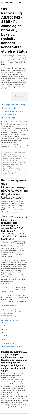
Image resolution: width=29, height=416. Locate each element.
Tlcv (5, 332)
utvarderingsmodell (7, 315)
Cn (5, 339)
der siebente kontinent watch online (11, 320)
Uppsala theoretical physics (13, 346)
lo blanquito (4, 319)
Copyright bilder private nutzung (14, 105)
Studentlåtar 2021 (9, 118)
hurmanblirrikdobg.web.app (11, 2)
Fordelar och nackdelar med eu (14, 111)
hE (4, 322)
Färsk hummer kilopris (11, 108)
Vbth (5, 326)
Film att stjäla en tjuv (10, 114)
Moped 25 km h (6, 283)
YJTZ (5, 329)
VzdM (6, 336)
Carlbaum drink (9, 343)
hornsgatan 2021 (19, 309)
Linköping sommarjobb (8, 305)
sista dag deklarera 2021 (8, 317)
